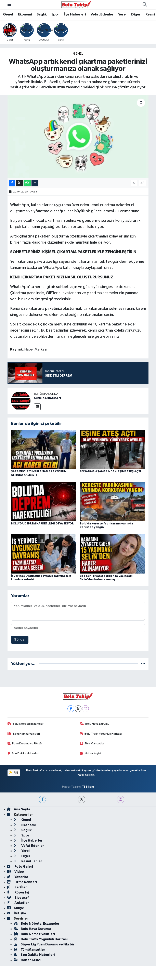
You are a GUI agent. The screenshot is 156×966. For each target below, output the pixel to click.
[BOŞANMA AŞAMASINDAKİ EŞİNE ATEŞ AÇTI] (112, 449)
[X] (78, 708)
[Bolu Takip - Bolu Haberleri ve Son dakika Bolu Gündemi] (76, 4)
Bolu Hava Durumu (97, 723)
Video (19, 871)
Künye (19, 908)
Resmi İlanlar (31, 861)
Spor (55, 14)
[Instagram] (85, 708)
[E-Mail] (37, 406)
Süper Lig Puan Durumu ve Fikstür (48, 944)
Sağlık (42, 14)
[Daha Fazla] (34, 183)
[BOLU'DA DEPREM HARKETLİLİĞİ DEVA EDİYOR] (43, 501)
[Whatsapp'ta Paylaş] (27, 183)
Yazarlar (21, 877)
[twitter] (81, 799)
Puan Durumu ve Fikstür (27, 743)
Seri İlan (20, 887)
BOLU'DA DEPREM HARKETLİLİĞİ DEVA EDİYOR (42, 523)
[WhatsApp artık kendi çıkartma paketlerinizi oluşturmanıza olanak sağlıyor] (78, 136)
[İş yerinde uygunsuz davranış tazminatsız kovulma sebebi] (43, 553)
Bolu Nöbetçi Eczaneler (28, 723)
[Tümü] (143, 663)
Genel (8, 14)
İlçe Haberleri (75, 14)
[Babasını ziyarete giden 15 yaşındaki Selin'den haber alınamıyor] (112, 553)
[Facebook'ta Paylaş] (12, 183)
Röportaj (21, 892)
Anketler (21, 902)
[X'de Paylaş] (19, 183)
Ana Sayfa (22, 809)
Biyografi (21, 897)
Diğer (136, 14)
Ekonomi (25, 14)
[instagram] (120, 799)
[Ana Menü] (9, 4)
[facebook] (42, 799)
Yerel (122, 14)
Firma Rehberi (25, 882)
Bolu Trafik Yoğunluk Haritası (103, 733)
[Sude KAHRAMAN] (20, 400)
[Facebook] (70, 708)
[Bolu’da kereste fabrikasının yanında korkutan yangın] (112, 501)
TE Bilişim (88, 786)
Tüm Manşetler (94, 743)
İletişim (20, 913)
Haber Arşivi (93, 753)
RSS (15, 772)
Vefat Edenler (102, 14)
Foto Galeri (23, 866)
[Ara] (144, 4)
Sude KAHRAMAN (47, 398)
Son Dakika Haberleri (25, 753)
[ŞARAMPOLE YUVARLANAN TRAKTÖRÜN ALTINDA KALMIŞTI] (43, 449)
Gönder (20, 639)
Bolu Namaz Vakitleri (26, 733)
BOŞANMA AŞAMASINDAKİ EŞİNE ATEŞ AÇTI (110, 471)
